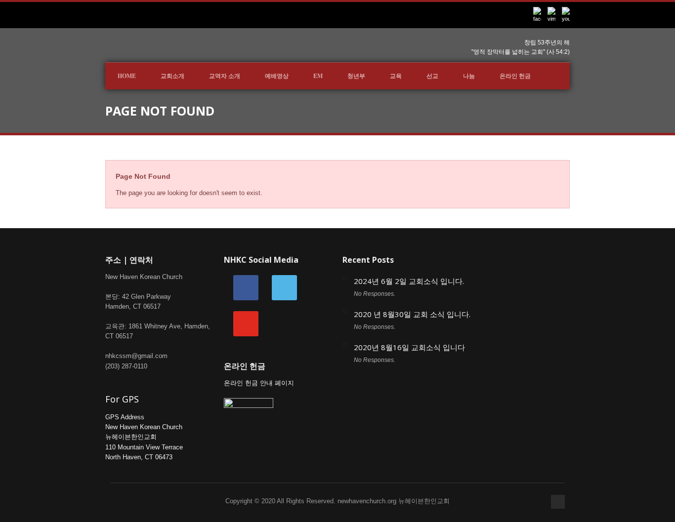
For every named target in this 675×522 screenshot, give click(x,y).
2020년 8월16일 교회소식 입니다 (409, 347)
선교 (432, 76)
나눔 (469, 76)
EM (318, 76)
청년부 (356, 76)
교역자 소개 (224, 76)
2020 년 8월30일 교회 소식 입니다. (412, 314)
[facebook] (245, 287)
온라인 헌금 (515, 76)
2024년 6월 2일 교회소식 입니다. (409, 281)
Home (127, 76)
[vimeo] (284, 287)
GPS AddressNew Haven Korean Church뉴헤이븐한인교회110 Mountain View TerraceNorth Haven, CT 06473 (144, 437)
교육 (396, 76)
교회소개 (172, 76)
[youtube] (245, 323)
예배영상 (277, 76)
